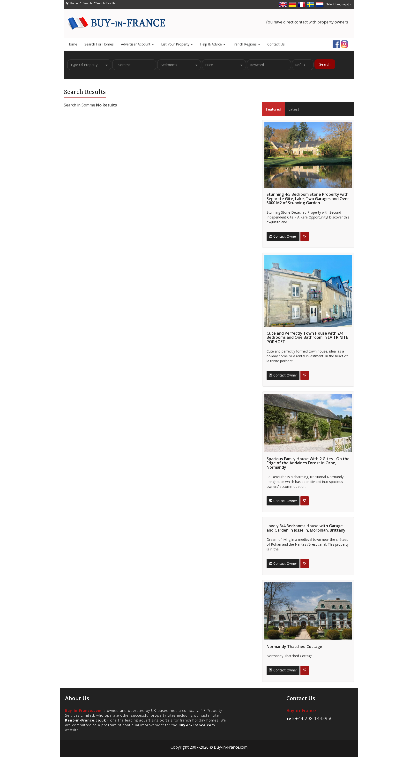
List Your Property (175, 44)
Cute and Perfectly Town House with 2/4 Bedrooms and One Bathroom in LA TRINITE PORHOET (307, 337)
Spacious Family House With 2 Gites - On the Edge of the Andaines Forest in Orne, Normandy (308, 463)
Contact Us (276, 44)
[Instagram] (344, 43)
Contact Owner (284, 236)
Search (324, 64)
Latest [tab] (293, 109)
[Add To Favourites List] (304, 236)
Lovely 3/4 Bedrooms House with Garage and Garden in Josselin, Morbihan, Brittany (306, 528)
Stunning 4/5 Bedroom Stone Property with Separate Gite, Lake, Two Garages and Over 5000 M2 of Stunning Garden (308, 198)
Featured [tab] (273, 109)
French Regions (245, 44)
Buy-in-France (301, 710)
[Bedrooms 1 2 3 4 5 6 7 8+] (179, 64)
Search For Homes (99, 44)
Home (74, 3)
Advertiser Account (136, 44)
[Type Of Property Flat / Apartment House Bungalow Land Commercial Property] (89, 64)
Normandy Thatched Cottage (294, 646)
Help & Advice (211, 44)
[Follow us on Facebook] (336, 43)
